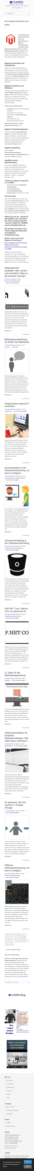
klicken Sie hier (24, 976)
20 (10, 937)
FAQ (8, 1098)
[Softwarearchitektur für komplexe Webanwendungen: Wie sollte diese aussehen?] (17, 760)
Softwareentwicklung (20, 478)
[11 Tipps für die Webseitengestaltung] (17, 695)
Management (10, 1087)
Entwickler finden (10, 1126)
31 (6, 941)
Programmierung (8, 548)
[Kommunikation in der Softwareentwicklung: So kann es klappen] (17, 494)
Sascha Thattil (10, 345)
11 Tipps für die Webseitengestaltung (15, 674)
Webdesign (7, 680)
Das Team (9, 1090)
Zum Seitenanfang (25, 334)
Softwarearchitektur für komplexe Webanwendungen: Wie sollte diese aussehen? (16, 737)
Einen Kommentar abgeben (12, 283)
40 (17, 941)
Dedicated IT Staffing (12, 1110)
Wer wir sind (9, 1080)
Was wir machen (10, 1106)
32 (10, 941)
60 (24, 941)
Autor (8, 279)
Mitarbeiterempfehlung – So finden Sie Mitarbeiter (17, 340)
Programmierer (8, 281)
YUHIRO (8, 1122)
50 (20, 941)
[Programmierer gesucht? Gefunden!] (17, 426)
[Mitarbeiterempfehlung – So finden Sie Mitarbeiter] (17, 361)
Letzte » (11, 944)
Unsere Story (10, 1083)
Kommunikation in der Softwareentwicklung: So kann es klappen (17, 470)
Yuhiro (17, 3)
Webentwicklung (16, 281)
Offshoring (7, 875)
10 (6, 937)
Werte (8, 1094)
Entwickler (9, 1114)
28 (17, 937)
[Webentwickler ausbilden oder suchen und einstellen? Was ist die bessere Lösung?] (17, 297)
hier (20, 125)
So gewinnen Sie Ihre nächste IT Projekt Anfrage (15, 805)
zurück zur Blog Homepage (13, 949)
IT (26, 810)
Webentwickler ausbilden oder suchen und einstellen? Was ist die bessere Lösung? (16, 272)
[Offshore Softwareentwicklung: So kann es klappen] (17, 892)
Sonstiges (7, 347)
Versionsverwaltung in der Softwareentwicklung (17, 542)
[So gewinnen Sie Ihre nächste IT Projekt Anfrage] (17, 827)
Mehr (27, 1166)
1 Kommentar (15, 347)
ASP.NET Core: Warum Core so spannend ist (16, 610)
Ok (28, 1162)
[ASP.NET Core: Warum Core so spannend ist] (17, 632)
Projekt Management (10, 478)
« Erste (18, 934)
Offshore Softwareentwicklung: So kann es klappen (17, 868)
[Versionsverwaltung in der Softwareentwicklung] (17, 564)
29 (20, 937)
